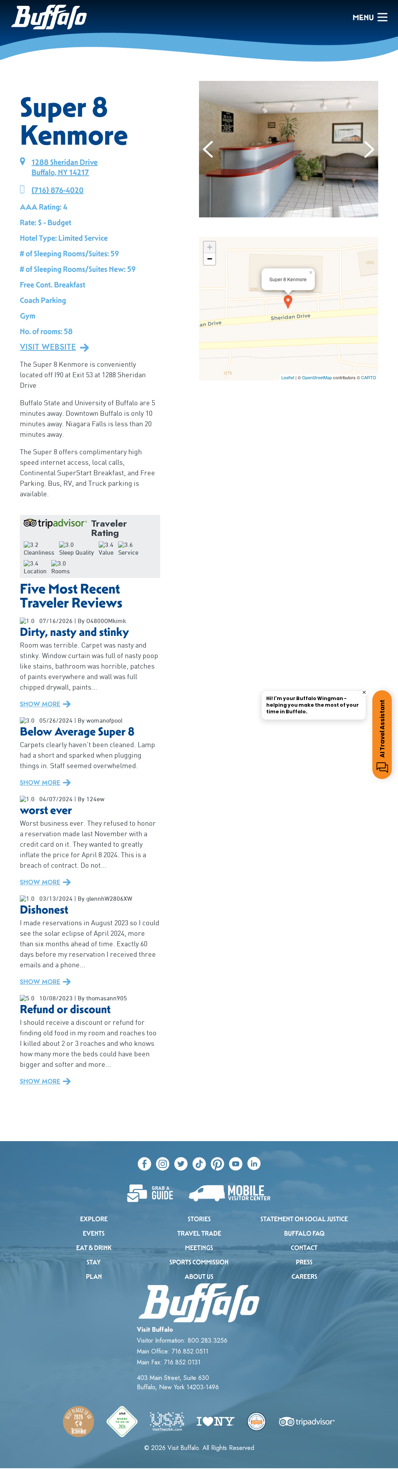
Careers (304, 1277)
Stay (94, 1262)
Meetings (199, 1248)
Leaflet (287, 377)
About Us (199, 1277)
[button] (208, 149)
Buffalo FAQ (304, 1233)
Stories (199, 1219)
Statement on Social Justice (304, 1219)
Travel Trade (199, 1233)
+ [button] (209, 247)
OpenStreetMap (317, 377)
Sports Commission (199, 1262)
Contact (304, 1248)
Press (304, 1262)
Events (94, 1233)
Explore (94, 1219)
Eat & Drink (94, 1248)
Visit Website (48, 347)
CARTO (368, 377)
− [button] (209, 259)
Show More (40, 704)
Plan (94, 1277)
